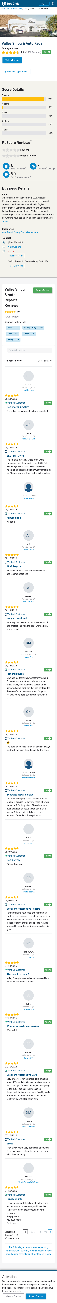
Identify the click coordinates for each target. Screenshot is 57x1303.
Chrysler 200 (28, 1058)
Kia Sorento (28, 843)
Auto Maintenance (29, 232)
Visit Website (14, 247)
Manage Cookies (13, 1296)
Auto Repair (16, 9)
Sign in (44, 3)
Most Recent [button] (44, 361)
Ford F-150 (28, 726)
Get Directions (16, 266)
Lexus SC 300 (28, 602)
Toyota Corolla (28, 550)
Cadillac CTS (28, 390)
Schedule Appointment (17, 71)
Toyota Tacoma (28, 892)
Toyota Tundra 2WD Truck (28, 1182)
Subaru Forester (28, 778)
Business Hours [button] (16, 256)
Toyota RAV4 (29, 1009)
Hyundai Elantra (28, 1127)
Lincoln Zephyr (28, 957)
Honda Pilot (28, 657)
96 (45, 1232)
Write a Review (12, 60)
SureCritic (5, 9)
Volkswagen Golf (28, 439)
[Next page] (50, 1231)
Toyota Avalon (28, 498)
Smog (17, 232)
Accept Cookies (36, 1296)
